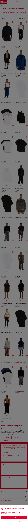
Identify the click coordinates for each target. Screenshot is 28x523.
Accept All (14, 517)
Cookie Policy (4, 513)
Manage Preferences (5, 512)
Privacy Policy (18, 512)
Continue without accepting (14, 521)
